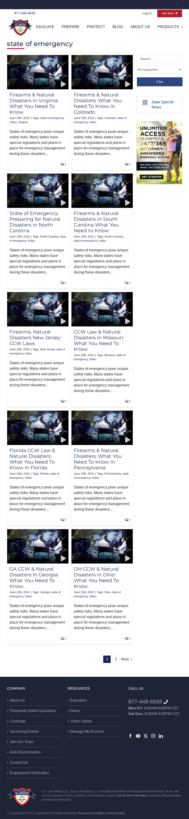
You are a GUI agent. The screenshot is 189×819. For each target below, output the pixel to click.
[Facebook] (130, 736)
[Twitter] (146, 736)
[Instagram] (153, 736)
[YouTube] (138, 736)
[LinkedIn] (161, 736)
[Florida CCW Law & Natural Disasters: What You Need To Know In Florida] (37, 428)
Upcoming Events (24, 731)
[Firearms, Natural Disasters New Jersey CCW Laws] (37, 309)
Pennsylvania (112, 473)
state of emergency (52, 118)
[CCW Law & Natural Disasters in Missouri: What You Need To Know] (102, 309)
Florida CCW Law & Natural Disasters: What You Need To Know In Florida (32, 458)
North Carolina (49, 236)
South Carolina (113, 236)
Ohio (107, 592)
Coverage (18, 721)
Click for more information (132, 795)
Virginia (23, 122)
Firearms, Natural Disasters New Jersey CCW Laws (34, 337)
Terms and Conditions (91, 813)
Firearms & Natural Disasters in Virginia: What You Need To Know (33, 103)
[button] (159, 104)
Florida (44, 473)
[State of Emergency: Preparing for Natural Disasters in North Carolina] (37, 191)
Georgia (45, 592)
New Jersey (47, 349)
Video (13, 122)
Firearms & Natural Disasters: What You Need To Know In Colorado (98, 103)
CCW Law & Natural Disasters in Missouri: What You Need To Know (99, 340)
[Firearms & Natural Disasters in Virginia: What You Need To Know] (37, 72)
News (75, 711)
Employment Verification (29, 773)
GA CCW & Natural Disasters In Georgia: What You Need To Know (34, 577)
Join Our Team (21, 742)
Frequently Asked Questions (33, 711)
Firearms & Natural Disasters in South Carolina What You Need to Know (96, 221)
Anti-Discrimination (25, 752)
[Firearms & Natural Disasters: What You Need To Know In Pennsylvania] (102, 428)
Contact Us (19, 762)
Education (78, 700)
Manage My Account (86, 731)
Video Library (81, 721)
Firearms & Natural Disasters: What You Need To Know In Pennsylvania (98, 458)
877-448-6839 (24, 13)
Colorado (110, 118)
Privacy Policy (116, 813)
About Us (17, 700)
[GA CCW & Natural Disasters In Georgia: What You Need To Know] (37, 546)
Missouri (109, 355)
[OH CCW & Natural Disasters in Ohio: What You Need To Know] (102, 546)
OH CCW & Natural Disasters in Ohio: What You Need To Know (96, 577)
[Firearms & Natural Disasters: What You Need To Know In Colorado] (102, 72)
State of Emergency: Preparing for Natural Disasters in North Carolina (34, 221)
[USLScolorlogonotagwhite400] (20, 27)
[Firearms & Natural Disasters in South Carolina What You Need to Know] (102, 191)
